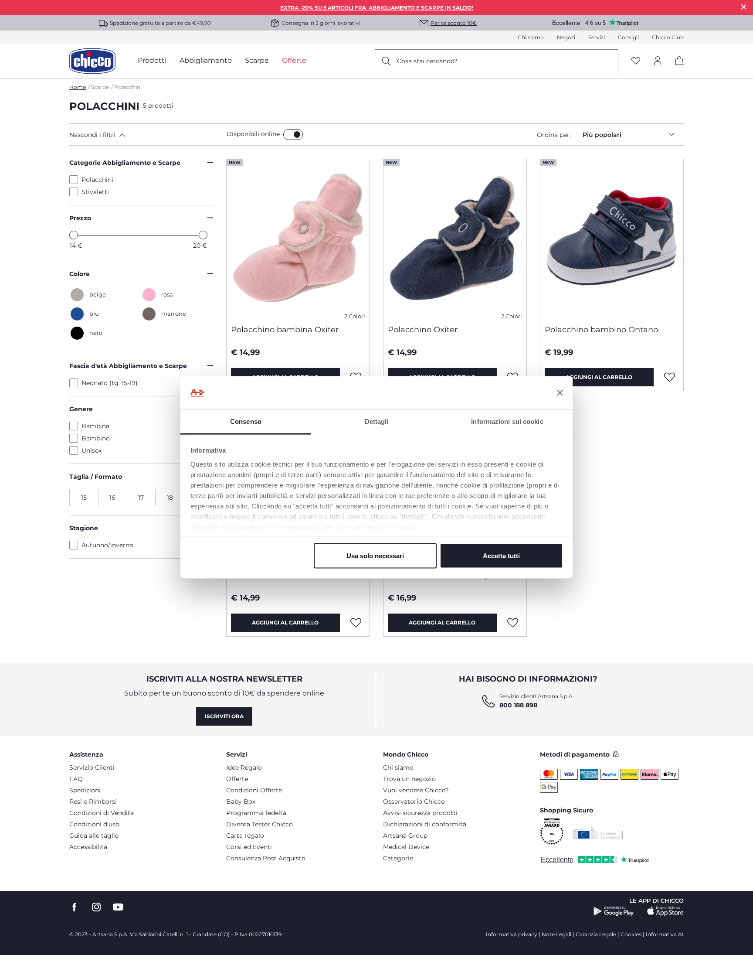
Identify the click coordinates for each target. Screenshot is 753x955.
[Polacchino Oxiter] (454, 238)
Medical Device (406, 847)
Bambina (95, 426)
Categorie (398, 858)
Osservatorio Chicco (414, 801)
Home (77, 87)
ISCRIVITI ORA (224, 716)
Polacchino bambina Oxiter (285, 329)
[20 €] (203, 235)
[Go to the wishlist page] (635, 61)
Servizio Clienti (92, 767)
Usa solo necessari (375, 555)
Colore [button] (79, 274)
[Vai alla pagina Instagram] (96, 907)
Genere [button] (81, 409)
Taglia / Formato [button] (95, 477)
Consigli (628, 37)
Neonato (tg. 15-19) (109, 383)
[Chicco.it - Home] (92, 61)
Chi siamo (531, 37)
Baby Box (240, 801)
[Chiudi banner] (560, 393)
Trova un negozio (409, 779)
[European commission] (598, 832)
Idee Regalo (244, 767)
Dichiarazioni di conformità (424, 824)
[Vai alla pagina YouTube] (118, 907)
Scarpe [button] (257, 60)
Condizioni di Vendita (101, 813)
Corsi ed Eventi (249, 847)
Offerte (237, 779)
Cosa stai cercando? (427, 61)
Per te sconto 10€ (454, 23)
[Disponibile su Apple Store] (665, 911)
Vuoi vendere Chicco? (416, 790)
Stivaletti (95, 192)
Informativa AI (665, 934)
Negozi (566, 37)
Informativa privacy (511, 934)
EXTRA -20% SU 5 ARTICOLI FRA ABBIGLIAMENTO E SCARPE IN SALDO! (376, 7)
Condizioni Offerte (254, 790)
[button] (146, 135)
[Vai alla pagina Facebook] (74, 907)
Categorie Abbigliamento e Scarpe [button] (124, 163)
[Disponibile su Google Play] (614, 911)
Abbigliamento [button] (206, 60)
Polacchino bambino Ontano (601, 329)
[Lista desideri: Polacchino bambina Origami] (513, 623)
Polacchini (97, 180)
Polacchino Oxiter (423, 329)
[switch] (293, 134)
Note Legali (556, 934)
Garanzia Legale (596, 934)
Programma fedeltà (256, 813)
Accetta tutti (501, 555)
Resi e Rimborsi (93, 801)
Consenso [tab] (245, 421)
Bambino (95, 438)
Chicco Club (668, 37)
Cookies (631, 934)
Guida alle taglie (94, 835)
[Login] (657, 61)
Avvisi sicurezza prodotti (420, 813)
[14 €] (73, 235)
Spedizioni (85, 790)
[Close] (744, 6)
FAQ (76, 779)
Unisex (91, 450)
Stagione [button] (83, 528)
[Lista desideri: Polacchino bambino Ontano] (670, 377)
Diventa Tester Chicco (259, 824)
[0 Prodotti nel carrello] (676, 68)
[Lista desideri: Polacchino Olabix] (356, 623)
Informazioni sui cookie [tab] (507, 421)
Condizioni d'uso (94, 824)
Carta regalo (245, 835)
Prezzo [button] (80, 218)
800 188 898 (518, 705)
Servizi (596, 37)
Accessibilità (88, 847)
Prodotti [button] (152, 60)
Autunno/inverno (107, 545)
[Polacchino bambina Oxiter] (298, 238)
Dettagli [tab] (377, 421)
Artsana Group (405, 835)
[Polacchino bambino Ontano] (611, 238)
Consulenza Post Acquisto (265, 858)
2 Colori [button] (354, 316)
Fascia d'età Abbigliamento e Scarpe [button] (128, 366)
